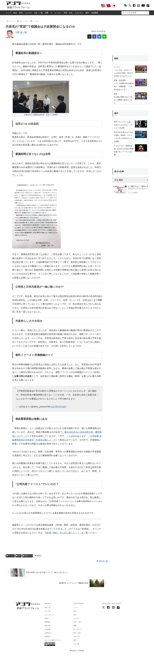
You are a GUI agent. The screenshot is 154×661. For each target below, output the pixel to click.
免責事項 (47, 636)
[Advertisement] (65, 5)
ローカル (11, 556)
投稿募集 (94, 13)
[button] (147, 12)
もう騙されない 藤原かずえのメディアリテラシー (138, 187)
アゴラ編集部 (133, 192)
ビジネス (28, 13)
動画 (116, 58)
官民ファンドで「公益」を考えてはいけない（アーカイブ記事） (123, 125)
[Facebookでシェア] (94, 36)
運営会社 (47, 625)
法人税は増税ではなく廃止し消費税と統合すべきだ (123, 100)
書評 (87, 13)
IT (51, 13)
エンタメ (58, 13)
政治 (15, 13)
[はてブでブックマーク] (99, 36)
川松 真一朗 (21, 32)
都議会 (39, 556)
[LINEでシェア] (104, 36)
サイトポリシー (50, 615)
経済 (21, 13)
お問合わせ (48, 633)
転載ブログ (28, 556)
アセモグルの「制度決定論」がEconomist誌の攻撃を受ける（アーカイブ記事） (124, 150)
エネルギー (79, 13)
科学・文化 (68, 13)
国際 (46, 13)
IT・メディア (77, 629)
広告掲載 (47, 629)
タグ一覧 (47, 611)
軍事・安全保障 (120, 80)
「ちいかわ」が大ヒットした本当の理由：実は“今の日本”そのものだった (123, 73)
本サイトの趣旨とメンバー (53, 640)
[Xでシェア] (89, 36)
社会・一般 (38, 13)
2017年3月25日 (58, 406)
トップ (8, 13)
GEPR (47, 618)
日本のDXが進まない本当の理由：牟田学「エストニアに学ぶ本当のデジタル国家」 (123, 136)
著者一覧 (47, 607)
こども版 (76, 644)
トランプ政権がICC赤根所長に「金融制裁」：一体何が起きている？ (124, 86)
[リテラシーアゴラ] (119, 189)
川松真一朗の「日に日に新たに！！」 (63, 533)
